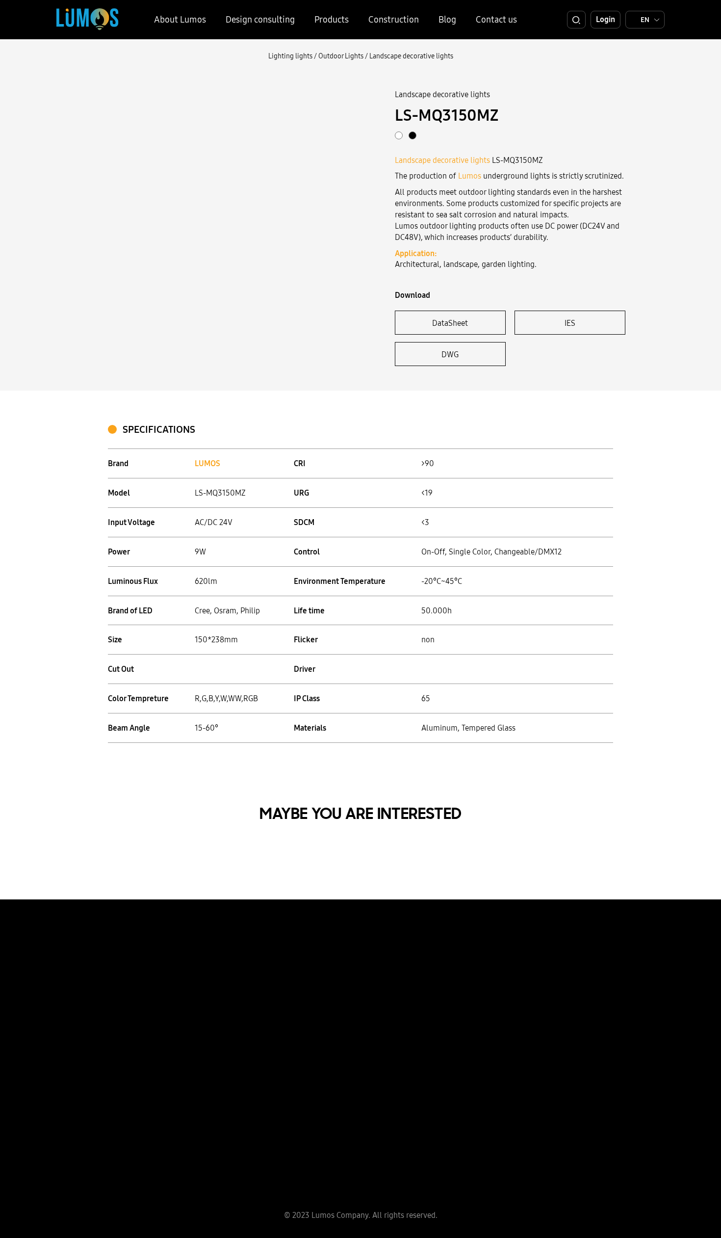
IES (570, 322)
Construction (393, 19)
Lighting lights (290, 56)
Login (605, 19)
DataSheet (450, 322)
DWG (450, 354)
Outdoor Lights (340, 56)
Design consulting (260, 19)
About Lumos (180, 19)
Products (331, 19)
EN (645, 20)
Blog (447, 19)
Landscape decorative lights (411, 56)
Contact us (496, 19)
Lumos (469, 175)
